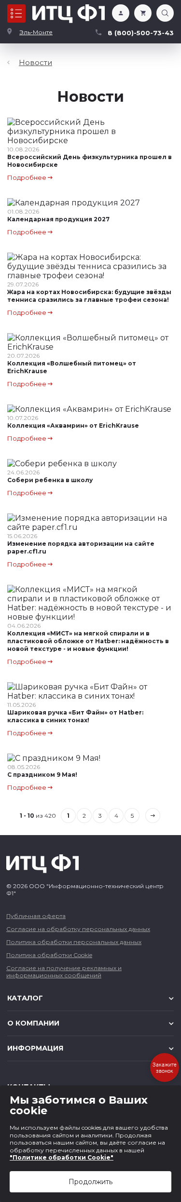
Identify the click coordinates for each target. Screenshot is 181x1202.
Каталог (16, 13)
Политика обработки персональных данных (73, 941)
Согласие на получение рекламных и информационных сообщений (64, 971)
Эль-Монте (36, 32)
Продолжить (90, 1181)
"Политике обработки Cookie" (61, 1157)
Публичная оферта (36, 915)
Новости (35, 62)
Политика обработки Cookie (49, 955)
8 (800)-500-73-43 (141, 33)
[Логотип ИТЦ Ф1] (68, 13)
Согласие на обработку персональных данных (78, 928)
